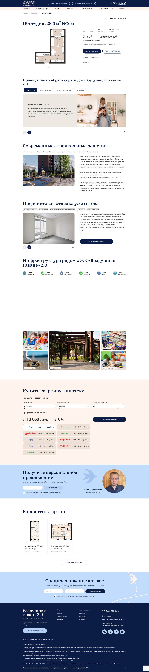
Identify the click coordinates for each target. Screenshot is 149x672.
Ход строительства (106, 8)
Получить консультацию (109, 419)
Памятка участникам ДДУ (81, 668)
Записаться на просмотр (96, 241)
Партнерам (82, 616)
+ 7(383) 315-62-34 (117, 3)
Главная (25, 13)
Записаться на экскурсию (59, 3)
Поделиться (86, 62)
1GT (125, 668)
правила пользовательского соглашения (47, 492)
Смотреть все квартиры (74, 562)
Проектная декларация (60, 668)
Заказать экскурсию (91, 51)
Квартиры (70, 8)
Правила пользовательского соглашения (36, 668)
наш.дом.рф (42, 644)
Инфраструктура (42, 8)
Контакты (122, 8)
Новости (82, 613)
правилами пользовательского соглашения (81, 596)
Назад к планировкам (119, 18)
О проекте (26, 8)
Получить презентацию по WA (83, 3)
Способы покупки (87, 8)
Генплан (57, 8)
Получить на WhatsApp (112, 51)
